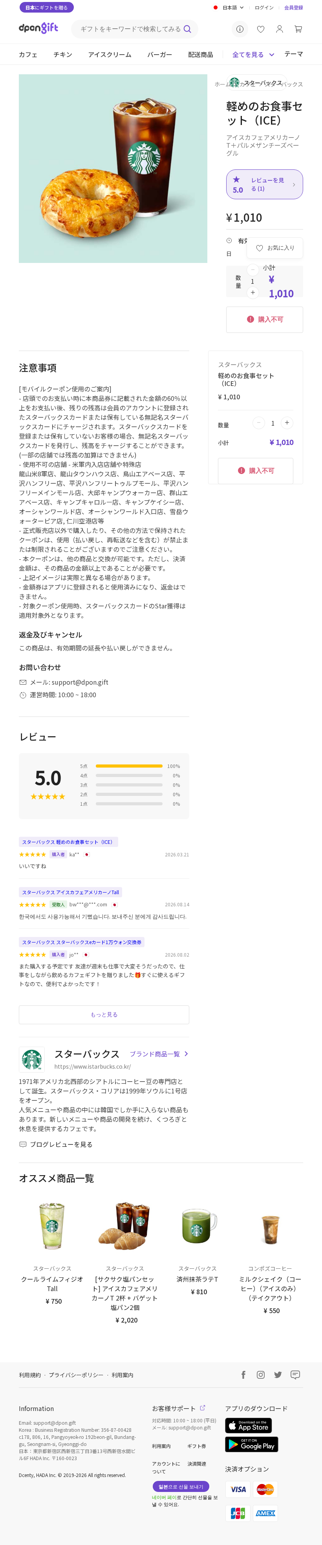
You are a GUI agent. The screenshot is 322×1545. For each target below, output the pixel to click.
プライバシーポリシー (76, 1375)
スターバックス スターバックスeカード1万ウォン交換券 (81, 942)
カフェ (248, 84)
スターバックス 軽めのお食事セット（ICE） (68, 841)
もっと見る (104, 1014)
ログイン (264, 7)
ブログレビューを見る (61, 1144)
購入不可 (270, 319)
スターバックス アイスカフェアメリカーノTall (70, 892)
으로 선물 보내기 (181, 1486)
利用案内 (123, 1375)
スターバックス (284, 84)
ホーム (222, 84)
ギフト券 (196, 1445)
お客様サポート (175, 1408)
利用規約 (30, 1375)
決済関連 (196, 1463)
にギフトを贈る (47, 7)
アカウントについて (166, 1467)
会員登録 (293, 7)
